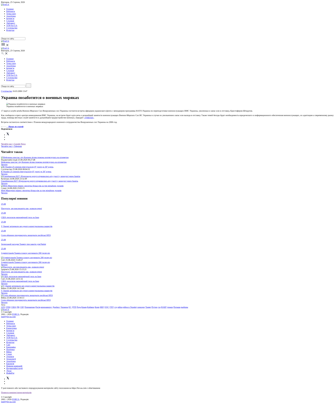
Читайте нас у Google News (13, 144)
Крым (84, 307)
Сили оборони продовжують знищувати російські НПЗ (26, 300)
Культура (10, 30)
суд (115, 307)
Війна (9, 352)
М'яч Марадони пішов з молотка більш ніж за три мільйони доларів (31, 190)
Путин (154, 307)
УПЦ (8, 307)
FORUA (15, 314)
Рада (79, 307)
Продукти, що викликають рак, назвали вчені (21, 272)
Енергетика (11, 328)
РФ (18, 307)
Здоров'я (10, 356)
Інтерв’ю (10, 18)
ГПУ (112, 307)
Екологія (10, 364)
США (13, 307)
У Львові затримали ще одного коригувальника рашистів (26, 291)
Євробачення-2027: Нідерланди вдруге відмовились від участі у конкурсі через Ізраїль (39, 181)
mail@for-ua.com (8, 317)
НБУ (102, 307)
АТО (3, 307)
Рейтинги (10, 11)
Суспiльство (11, 28)
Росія (37, 307)
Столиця (10, 21)
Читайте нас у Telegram (11, 146)
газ (159, 307)
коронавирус (46, 307)
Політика (10, 349)
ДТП (74, 307)
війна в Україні (130, 307)
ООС (106, 307)
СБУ (22, 307)
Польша (176, 307)
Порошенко (30, 307)
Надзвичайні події (14, 368)
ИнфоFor (10, 373)
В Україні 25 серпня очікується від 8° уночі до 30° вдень (26, 171)
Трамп (148, 307)
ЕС (70, 307)
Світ (8, 345)
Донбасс (56, 307)
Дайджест (10, 23)
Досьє (9, 371)
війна (120, 307)
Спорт (9, 354)
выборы (184, 307)
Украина (64, 307)
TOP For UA (11, 25)
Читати (4, 164)
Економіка (11, 347)
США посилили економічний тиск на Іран (20, 281)
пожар (170, 307)
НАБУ (164, 307)
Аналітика (11, 16)
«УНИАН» (89, 118)
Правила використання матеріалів (16, 392)
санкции (141, 307)
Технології (11, 359)
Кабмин (90, 307)
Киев (97, 307)
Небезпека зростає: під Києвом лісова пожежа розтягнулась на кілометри (34, 162)
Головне (10, 9)
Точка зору (11, 14)
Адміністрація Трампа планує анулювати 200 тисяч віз (25, 262)
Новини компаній (14, 366)
